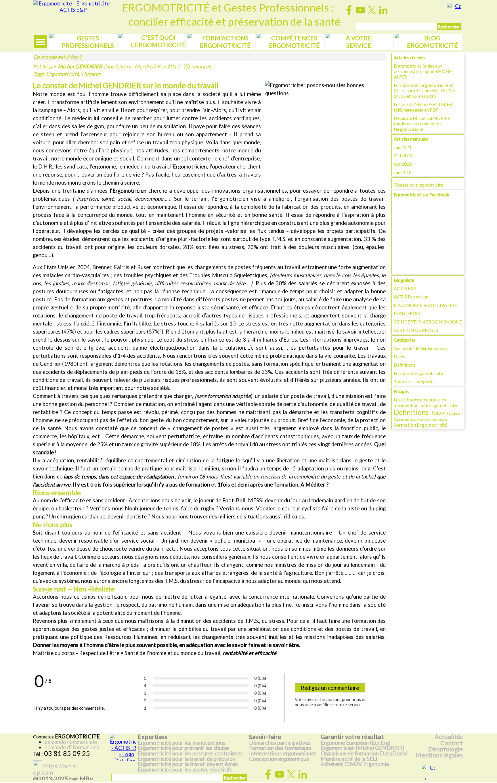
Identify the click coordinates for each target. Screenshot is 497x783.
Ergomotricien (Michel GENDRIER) (362, 748)
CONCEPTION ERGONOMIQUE (428, 321)
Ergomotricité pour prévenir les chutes (184, 748)
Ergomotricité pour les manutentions (181, 743)
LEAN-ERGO (407, 313)
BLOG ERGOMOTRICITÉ (432, 41)
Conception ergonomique (279, 759)
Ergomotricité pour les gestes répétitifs (185, 769)
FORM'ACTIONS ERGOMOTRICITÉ (225, 41)
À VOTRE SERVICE (359, 41)
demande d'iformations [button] (72, 747)
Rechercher (449, 26)
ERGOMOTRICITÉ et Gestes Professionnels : (228, 7)
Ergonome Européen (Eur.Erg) (355, 743)
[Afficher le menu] (40, 41)
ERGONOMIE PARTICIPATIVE (425, 305)
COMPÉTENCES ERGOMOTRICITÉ (294, 41)
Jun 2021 (403, 147)
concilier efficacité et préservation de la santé (235, 21)
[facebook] (349, 10)
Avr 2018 (403, 163)
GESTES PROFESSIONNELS (88, 41)
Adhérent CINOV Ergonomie (355, 764)
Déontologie (445, 749)
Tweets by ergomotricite (418, 184)
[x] (372, 10)
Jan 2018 (403, 172)
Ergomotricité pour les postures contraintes (190, 753)
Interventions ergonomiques (283, 753)
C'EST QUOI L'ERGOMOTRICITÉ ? (158, 45)
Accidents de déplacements (421, 348)
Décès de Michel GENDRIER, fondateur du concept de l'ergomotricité (422, 123)
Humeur (91, 74)
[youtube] (360, 10)
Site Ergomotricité (439, 405)
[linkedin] (383, 10)
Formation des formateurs (280, 748)
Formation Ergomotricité (418, 373)
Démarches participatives (280, 743)
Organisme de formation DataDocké (364, 753)
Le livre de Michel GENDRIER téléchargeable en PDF (423, 107)
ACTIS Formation (411, 296)
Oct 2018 (403, 155)
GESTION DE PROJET (416, 330)
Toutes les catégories (414, 381)
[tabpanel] (70, 745)
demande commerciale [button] (71, 742)
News (438, 413)
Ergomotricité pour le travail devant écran (188, 764)
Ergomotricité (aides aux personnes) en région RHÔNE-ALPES (424, 71)
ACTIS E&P (405, 288)
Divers (400, 356)
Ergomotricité (62, 74)
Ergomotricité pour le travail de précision (187, 759)
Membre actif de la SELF (350, 759)
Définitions (405, 364)
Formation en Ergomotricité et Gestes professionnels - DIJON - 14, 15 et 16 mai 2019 (426, 90)
